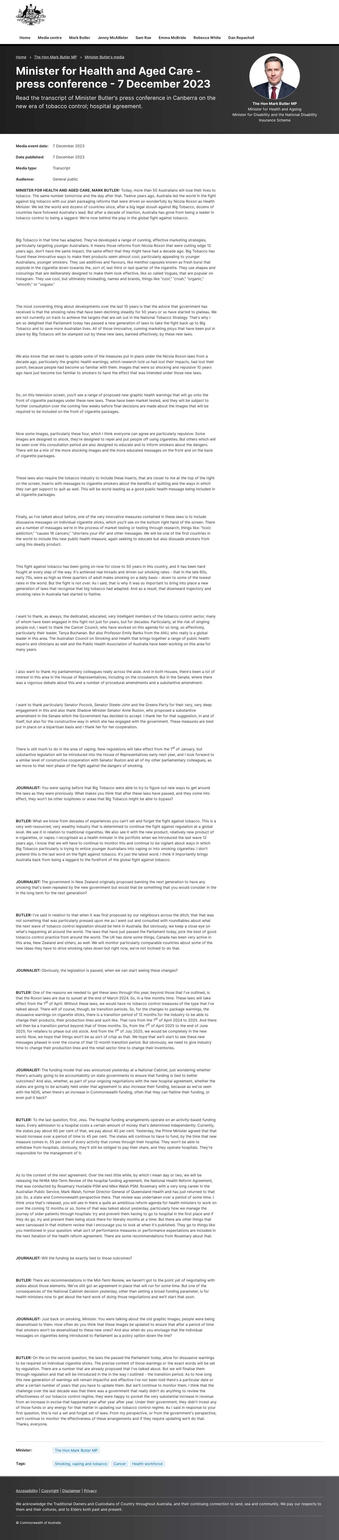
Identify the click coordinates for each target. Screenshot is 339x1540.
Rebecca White (207, 37)
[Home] (31, 14)
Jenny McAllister (113, 37)
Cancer (119, 1463)
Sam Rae (143, 37)
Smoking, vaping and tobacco (81, 1463)
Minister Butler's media (104, 57)
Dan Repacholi (241, 37)
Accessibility (27, 1490)
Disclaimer (71, 1490)
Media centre (50, 37)
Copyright (50, 1490)
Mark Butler (79, 37)
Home (25, 37)
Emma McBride (172, 37)
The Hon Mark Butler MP (55, 57)
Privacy (90, 1490)
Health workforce (147, 1463)
